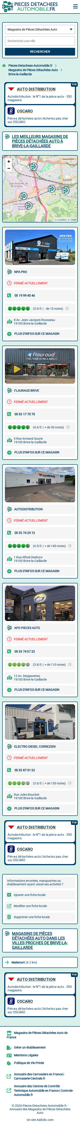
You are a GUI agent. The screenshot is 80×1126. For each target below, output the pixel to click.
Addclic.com (45, 1120)
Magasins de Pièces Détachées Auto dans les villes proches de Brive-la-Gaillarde (40, 940)
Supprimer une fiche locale (32, 917)
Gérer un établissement (30, 1047)
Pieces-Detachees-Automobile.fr (30, 65)
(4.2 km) (24, 962)
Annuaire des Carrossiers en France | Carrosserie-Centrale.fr (39, 1076)
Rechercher (40, 51)
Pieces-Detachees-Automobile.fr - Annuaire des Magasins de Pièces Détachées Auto (40, 1109)
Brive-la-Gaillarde (20, 74)
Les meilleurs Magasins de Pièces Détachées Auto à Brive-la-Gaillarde (40, 141)
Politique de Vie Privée (29, 1063)
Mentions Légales (26, 1055)
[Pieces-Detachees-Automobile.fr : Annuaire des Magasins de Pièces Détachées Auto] (30, 6)
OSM (73, 219)
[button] (65, 190)
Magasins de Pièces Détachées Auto (33, 70)
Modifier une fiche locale (30, 906)
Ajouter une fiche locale (30, 895)
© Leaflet (60, 219)
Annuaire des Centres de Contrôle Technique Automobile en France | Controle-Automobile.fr (43, 1090)
